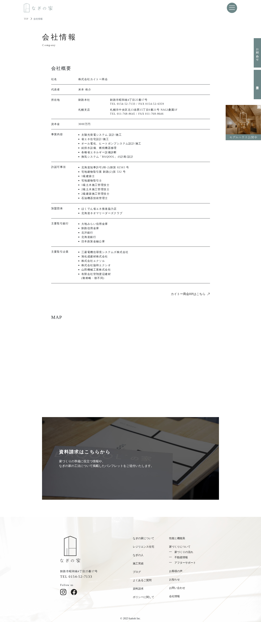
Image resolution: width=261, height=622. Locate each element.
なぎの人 (138, 555)
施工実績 (138, 563)
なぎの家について (143, 538)
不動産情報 (181, 557)
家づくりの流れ (183, 552)
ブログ (137, 571)
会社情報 (174, 596)
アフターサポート (185, 562)
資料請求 (257, 84)
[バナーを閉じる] (259, 107)
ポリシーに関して (143, 597)
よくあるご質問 (142, 580)
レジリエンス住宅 (143, 546)
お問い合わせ (257, 53)
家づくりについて (179, 546)
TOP (26, 19)
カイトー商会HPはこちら (188, 294)
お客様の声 (175, 571)
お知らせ (174, 579)
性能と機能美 (177, 538)
